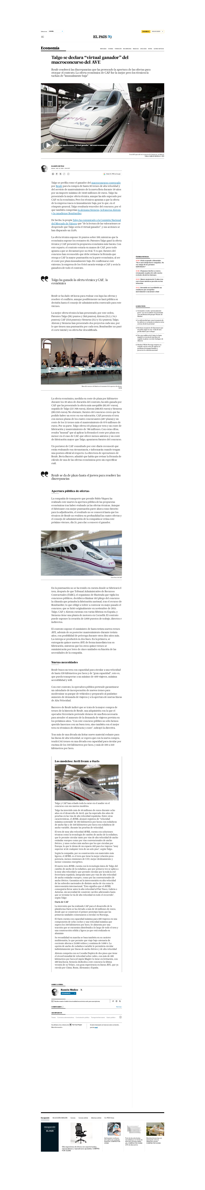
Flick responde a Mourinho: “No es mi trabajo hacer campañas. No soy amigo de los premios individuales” (150, 264)
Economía (50, 48)
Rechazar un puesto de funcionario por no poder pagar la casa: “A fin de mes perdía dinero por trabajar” (150, 329)
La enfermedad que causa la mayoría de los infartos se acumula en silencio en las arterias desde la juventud (150, 322)
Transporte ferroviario (98, 1017)
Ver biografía (66, 993)
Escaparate (45, 1118)
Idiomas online (96, 1118)
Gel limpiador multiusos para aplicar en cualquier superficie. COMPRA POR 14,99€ (112, 1140)
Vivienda (110, 48)
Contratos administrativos (65, 1017)
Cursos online (83, 1118)
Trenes (53, 1017)
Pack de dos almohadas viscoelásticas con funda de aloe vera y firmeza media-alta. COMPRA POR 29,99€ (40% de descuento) (133, 1141)
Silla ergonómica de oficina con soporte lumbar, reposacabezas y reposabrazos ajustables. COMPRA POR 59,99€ (80, 1149)
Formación (118, 48)
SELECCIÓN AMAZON (60, 1118)
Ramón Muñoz (57, 166)
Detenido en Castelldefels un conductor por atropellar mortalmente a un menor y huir (149, 290)
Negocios (136, 48)
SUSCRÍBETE (145, 31)
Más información (56, 1027)
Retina (150, 48)
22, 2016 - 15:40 (63, 168)
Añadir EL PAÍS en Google (113, 174)
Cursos (73, 1118)
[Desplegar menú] (42, 37)
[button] (102, 118)
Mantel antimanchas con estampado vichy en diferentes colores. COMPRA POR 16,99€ (154, 1140)
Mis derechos (127, 48)
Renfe (59, 186)
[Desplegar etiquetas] (120, 1017)
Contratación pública (82, 1017)
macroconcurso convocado (106, 182)
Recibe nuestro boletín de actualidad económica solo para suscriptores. (77, 1001)
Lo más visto (140, 306)
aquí (96, 1027)
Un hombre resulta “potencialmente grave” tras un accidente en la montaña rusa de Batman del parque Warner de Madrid (150, 313)
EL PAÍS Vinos (109, 1118)
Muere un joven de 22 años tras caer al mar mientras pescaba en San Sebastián (149, 281)
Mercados (103, 48)
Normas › (119, 1007)
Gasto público (111, 1017)
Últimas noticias (142, 256)
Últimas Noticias (159, 48)
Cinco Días (143, 48)
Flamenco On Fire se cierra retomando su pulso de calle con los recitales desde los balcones (149, 273)
